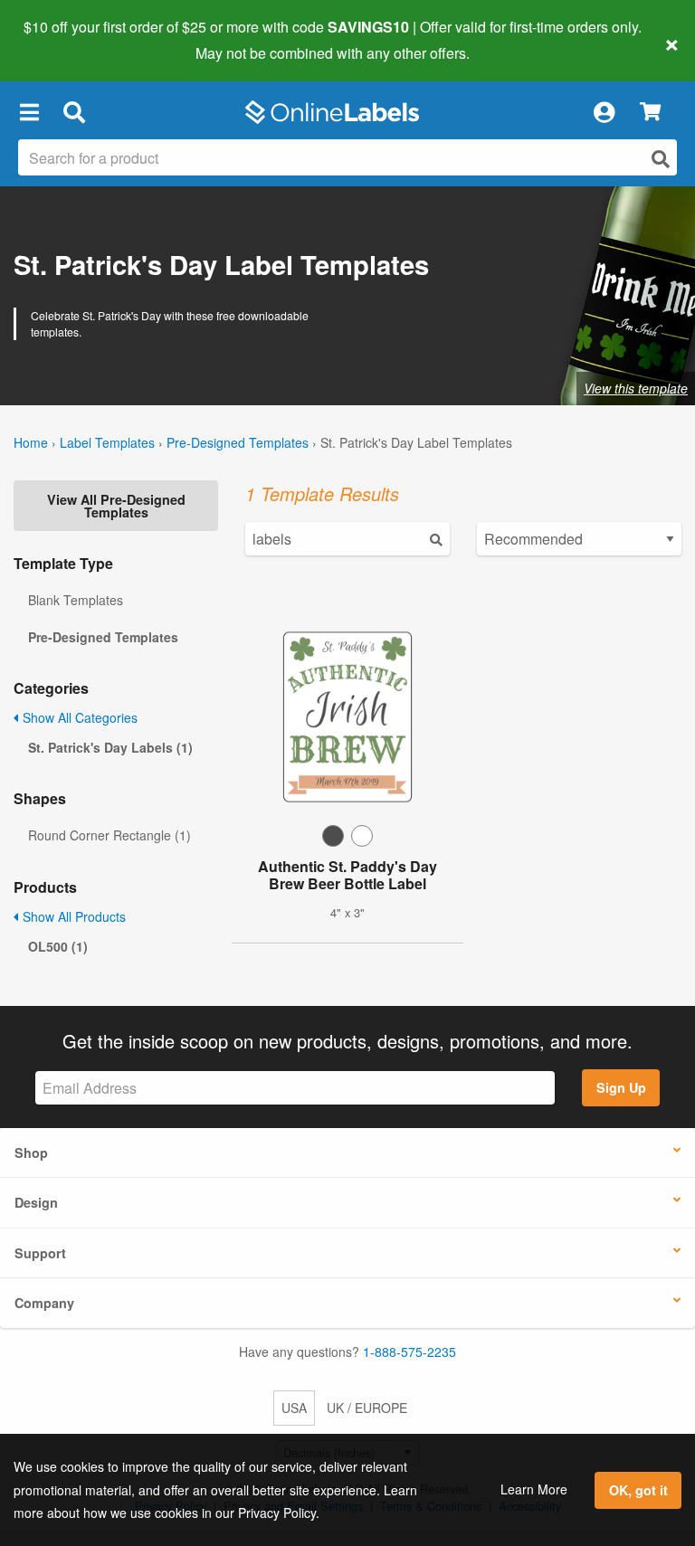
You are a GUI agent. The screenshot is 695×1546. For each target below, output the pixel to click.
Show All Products (72, 916)
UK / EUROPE (367, 1408)
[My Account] (603, 112)
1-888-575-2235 (409, 1351)
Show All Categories (78, 717)
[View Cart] (650, 113)
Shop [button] (31, 1152)
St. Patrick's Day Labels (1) (110, 747)
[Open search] (660, 158)
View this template (636, 388)
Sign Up (621, 1087)
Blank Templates (75, 600)
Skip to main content (65, 40)
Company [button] (44, 1303)
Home (31, 442)
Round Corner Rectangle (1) (109, 835)
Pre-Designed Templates (238, 442)
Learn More (533, 1489)
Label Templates (107, 442)
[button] (29, 112)
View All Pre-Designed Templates (116, 505)
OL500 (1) (58, 946)
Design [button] (36, 1202)
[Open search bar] (74, 112)
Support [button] (40, 1253)
